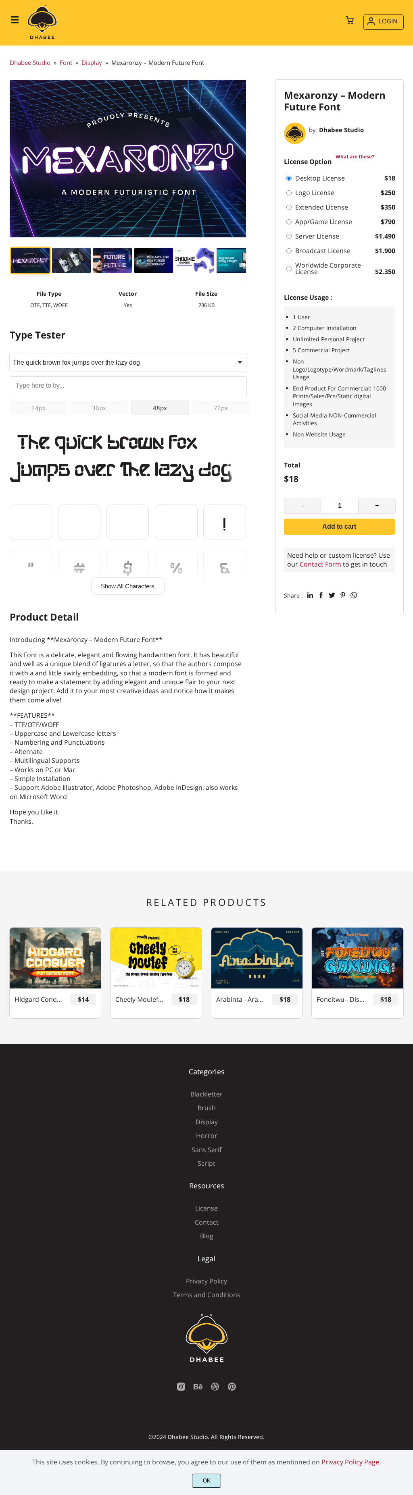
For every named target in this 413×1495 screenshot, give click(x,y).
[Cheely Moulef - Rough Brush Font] (156, 958)
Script (206, 1163)
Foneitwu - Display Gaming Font (341, 999)
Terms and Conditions (206, 1294)
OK (207, 1481)
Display (207, 1121)
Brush (207, 1107)
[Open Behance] (198, 1389)
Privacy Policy (206, 1281)
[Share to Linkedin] (310, 595)
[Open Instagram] (181, 1389)
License (206, 1208)
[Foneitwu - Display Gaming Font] (357, 958)
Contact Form (320, 564)
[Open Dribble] (215, 1389)
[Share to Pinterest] (342, 595)
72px (221, 408)
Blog (206, 1235)
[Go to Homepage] (42, 38)
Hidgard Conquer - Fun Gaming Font (39, 999)
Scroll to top (405, 1076)
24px (38, 408)
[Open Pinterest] (232, 1389)
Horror (206, 1135)
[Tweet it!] (332, 595)
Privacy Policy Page (350, 1462)
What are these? (355, 157)
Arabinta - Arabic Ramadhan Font (240, 999)
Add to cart (339, 526)
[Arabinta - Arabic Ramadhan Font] (256, 958)
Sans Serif (206, 1149)
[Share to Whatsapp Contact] (353, 595)
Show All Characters (127, 586)
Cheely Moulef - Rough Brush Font (139, 999)
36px (99, 408)
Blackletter (206, 1094)
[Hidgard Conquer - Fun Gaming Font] (55, 958)
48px (160, 408)
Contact (207, 1222)
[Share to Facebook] (321, 595)
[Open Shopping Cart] (349, 21)
